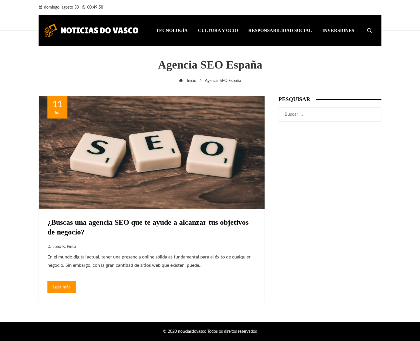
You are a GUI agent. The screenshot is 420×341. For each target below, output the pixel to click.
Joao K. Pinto (64, 246)
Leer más (62, 287)
